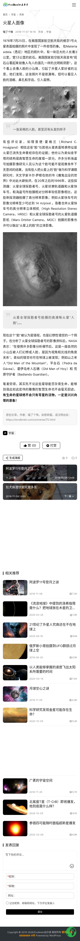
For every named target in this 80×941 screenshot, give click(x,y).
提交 (40, 911)
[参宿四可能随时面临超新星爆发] (15, 828)
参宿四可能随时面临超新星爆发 (52, 823)
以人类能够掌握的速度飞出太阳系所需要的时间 (52, 669)
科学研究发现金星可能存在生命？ (50, 712)
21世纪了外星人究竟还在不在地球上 (52, 627)
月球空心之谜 (39, 688)
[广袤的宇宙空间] (15, 786)
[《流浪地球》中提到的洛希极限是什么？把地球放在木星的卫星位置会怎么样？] (15, 609)
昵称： (12, 876)
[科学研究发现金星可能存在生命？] (15, 715)
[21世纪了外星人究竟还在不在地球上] (15, 630)
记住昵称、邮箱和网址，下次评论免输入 (32, 903)
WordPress (55, 935)
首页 (5, 14)
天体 (40, 31)
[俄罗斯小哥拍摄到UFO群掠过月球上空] (15, 651)
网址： (12, 895)
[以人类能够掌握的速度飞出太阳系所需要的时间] (15, 672)
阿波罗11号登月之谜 (44, 582)
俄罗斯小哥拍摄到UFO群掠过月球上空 (52, 648)
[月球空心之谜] (15, 694)
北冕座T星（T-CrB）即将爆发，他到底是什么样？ (53, 804)
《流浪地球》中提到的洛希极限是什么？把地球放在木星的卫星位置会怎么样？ (52, 606)
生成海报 (14, 457)
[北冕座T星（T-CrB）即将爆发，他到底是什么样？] (15, 807)
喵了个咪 (8, 31)
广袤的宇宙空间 (40, 780)
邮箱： (12, 886)
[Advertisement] (40, 536)
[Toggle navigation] (74, 4)
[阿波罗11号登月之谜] (15, 587)
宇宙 (48, 31)
